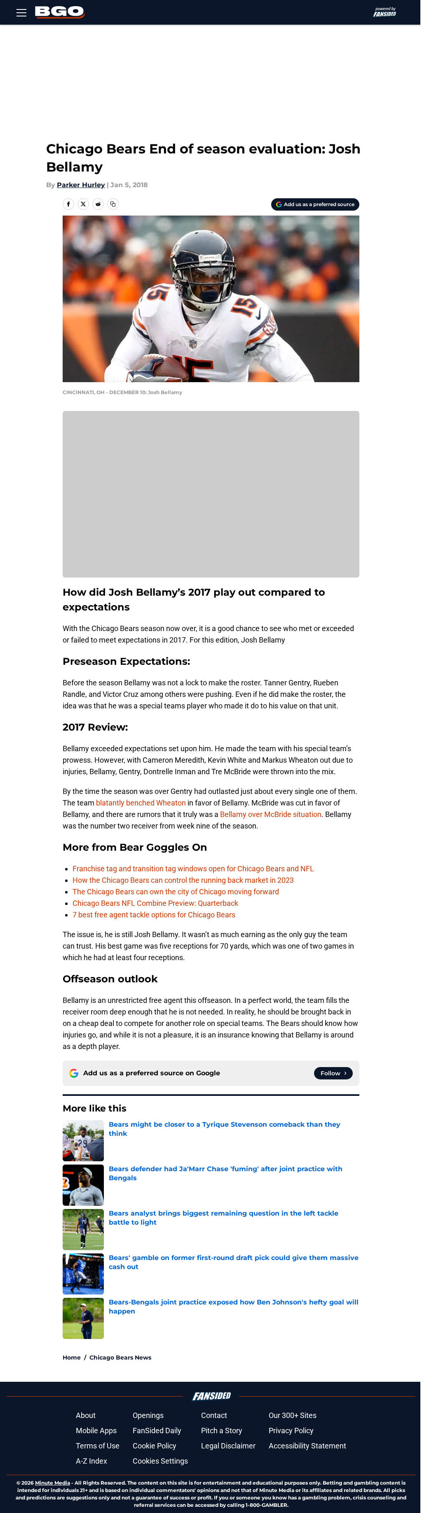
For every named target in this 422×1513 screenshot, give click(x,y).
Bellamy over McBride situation (270, 814)
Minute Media (52, 1483)
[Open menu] (21, 12)
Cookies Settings (160, 1461)
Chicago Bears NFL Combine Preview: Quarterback (155, 903)
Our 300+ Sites (292, 1415)
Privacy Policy (291, 1430)
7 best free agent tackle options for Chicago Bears (154, 914)
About (86, 1415)
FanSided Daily (157, 1430)
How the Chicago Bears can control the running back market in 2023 (183, 880)
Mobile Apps (96, 1430)
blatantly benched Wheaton (141, 802)
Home (72, 1357)
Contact (214, 1415)
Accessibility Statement (307, 1445)
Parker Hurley (81, 185)
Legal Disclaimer (228, 1445)
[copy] (113, 204)
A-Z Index (91, 1461)
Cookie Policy (154, 1445)
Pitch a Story (221, 1430)
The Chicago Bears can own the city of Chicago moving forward (176, 891)
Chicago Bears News (120, 1357)
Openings (148, 1415)
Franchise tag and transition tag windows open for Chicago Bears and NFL (193, 868)
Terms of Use (98, 1445)
